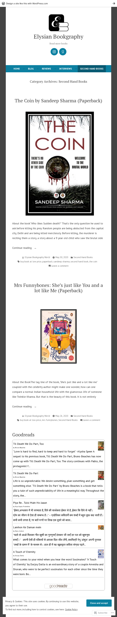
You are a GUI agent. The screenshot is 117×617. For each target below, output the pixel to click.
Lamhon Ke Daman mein (27, 527)
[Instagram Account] (54, 51)
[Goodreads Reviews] (62, 51)
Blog (31, 68)
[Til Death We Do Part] (101, 475)
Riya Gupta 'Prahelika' (22, 506)
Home (17, 68)
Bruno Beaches (20, 448)
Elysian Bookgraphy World (37, 257)
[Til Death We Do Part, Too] (101, 445)
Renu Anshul (19, 531)
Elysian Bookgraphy (58, 36)
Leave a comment (60, 266)
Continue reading (22, 248)
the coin (93, 261)
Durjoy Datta (19, 556)
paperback (47, 261)
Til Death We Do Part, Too (28, 444)
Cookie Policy (71, 609)
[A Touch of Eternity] (101, 553)
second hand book (79, 261)
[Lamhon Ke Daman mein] (101, 527)
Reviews (46, 68)
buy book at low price (30, 261)
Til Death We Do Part (25, 473)
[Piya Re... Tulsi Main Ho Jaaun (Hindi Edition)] (101, 505)
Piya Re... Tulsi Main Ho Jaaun (30, 502)
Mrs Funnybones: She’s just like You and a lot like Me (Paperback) (58, 288)
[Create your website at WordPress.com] (58, 3)
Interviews (65, 68)
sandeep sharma (61, 261)
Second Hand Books (91, 68)
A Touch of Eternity (24, 552)
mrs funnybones (50, 420)
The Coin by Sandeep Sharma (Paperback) (58, 100)
